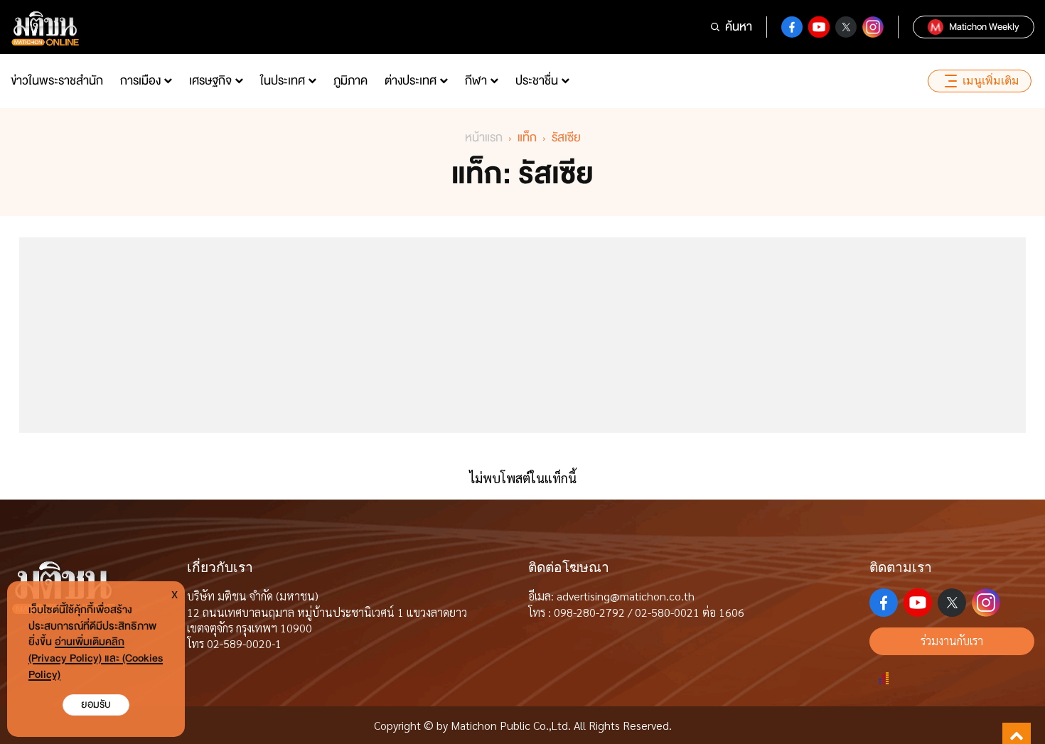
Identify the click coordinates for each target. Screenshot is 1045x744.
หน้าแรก (484, 137)
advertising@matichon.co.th (626, 595)
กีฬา (476, 80)
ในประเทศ (282, 80)
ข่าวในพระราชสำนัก (57, 80)
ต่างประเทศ (410, 80)
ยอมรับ (96, 704)
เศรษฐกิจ (210, 80)
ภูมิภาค (350, 80)
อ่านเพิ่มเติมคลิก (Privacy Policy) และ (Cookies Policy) (95, 658)
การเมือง (140, 80)
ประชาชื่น (536, 80)
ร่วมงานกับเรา (952, 640)
